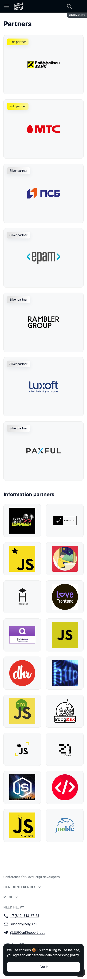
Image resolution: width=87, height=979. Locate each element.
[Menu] (7, 6)
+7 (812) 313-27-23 (24, 916)
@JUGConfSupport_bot (27, 933)
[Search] (69, 6)
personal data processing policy (55, 955)
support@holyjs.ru (23, 924)
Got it (43, 967)
